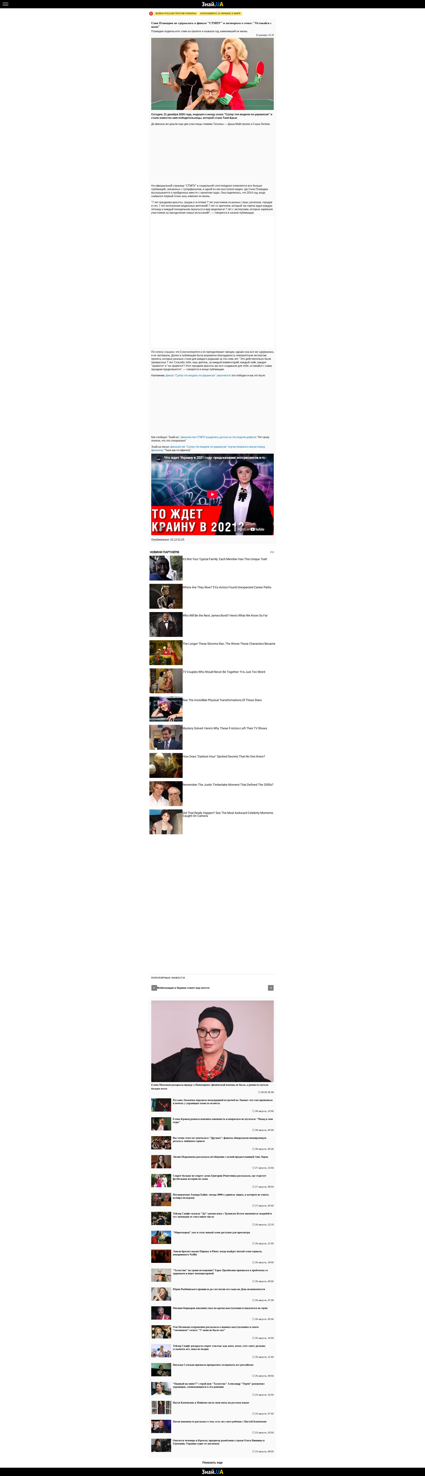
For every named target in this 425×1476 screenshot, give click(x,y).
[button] (154, 988)
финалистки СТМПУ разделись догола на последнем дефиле (218, 437)
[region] (212, 153)
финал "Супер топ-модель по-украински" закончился (198, 375)
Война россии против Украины (176, 13)
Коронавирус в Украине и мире (220, 13)
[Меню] (5, 4)
